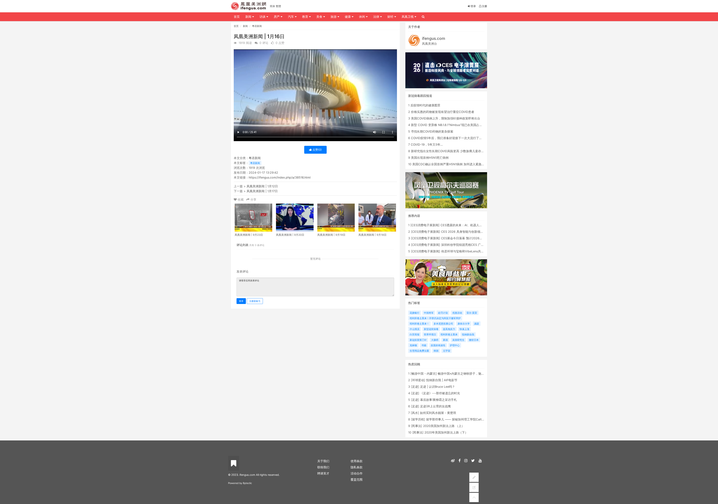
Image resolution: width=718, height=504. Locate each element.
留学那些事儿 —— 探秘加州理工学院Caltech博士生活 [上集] (467, 419)
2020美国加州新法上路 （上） (443, 426)
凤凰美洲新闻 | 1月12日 (262, 186)
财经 (390, 17)
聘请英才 (323, 473)
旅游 (334, 17)
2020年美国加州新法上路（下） (446, 432)
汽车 (291, 17)
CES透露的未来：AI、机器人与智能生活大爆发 (472, 225)
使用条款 (357, 461)
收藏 (241, 199)
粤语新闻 (257, 25)
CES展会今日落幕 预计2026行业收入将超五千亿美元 (476, 238)
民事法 (416, 426)
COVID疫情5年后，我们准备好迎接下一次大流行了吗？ (448, 138)
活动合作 (357, 473)
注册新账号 (254, 301)
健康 (348, 17)
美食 (319, 17)
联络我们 (323, 467)
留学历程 (418, 419)
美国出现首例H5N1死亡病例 (430, 157)
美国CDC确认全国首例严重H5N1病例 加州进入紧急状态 (449, 164)
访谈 (263, 17)
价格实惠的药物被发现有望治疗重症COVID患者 (442, 112)
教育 (305, 17)
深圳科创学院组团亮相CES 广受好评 (465, 245)
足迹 (415, 386)
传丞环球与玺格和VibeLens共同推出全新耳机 (471, 251)
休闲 (362, 17)
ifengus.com (433, 38)
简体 (272, 6)
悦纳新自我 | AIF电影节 (441, 380)
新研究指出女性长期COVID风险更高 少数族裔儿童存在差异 (450, 151)
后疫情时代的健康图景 (425, 105)
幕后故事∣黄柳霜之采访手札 (438, 400)
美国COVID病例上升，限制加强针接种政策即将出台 (445, 118)
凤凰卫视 (408, 17)
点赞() (317, 149)
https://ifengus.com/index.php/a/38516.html (280, 177)
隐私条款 (357, 467)
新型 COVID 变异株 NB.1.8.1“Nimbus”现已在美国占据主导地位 (452, 125)
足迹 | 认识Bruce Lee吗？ (437, 386)
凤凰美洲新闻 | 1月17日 (262, 191)
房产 (277, 17)
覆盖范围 (357, 479)
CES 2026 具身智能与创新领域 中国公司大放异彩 (474, 231)
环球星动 (418, 380)
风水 (415, 413)
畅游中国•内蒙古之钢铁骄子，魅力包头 (464, 373)
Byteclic (247, 483)
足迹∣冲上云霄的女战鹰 (435, 406)
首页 (236, 25)
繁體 (278, 6)
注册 (484, 6)
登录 (241, 301)
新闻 (245, 25)
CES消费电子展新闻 (425, 225)
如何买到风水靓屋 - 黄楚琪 (438, 413)
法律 (376, 17)
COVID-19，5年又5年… (427, 144)
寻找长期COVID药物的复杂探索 (432, 131)
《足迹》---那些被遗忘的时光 (440, 393)
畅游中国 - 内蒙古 (424, 373)
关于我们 (323, 461)
